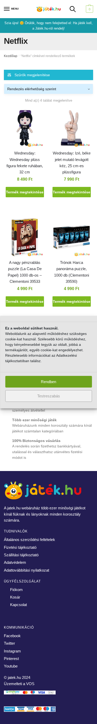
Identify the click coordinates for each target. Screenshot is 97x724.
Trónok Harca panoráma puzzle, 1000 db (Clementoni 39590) (71, 272)
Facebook (12, 636)
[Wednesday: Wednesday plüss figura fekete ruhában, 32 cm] (24, 129)
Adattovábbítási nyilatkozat (26, 570)
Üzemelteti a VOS (19, 683)
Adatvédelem (15, 562)
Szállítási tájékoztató (21, 555)
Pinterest (11, 658)
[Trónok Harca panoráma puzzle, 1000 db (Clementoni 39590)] (71, 238)
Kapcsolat (18, 604)
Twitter (9, 643)
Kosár (15, 597)
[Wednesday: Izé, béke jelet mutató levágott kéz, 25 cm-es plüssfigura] (71, 129)
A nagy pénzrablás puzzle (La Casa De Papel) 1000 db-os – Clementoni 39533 (25, 272)
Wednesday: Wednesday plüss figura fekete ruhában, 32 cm (24, 162)
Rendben (48, 381)
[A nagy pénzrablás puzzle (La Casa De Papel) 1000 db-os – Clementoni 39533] (24, 238)
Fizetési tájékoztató (20, 547)
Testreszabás (48, 396)
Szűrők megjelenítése (32, 75)
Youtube (11, 666)
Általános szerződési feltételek (29, 539)
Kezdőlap (10, 56)
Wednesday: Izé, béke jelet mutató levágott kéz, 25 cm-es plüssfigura (72, 162)
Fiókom (16, 589)
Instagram (12, 651)
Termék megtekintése (24, 192)
